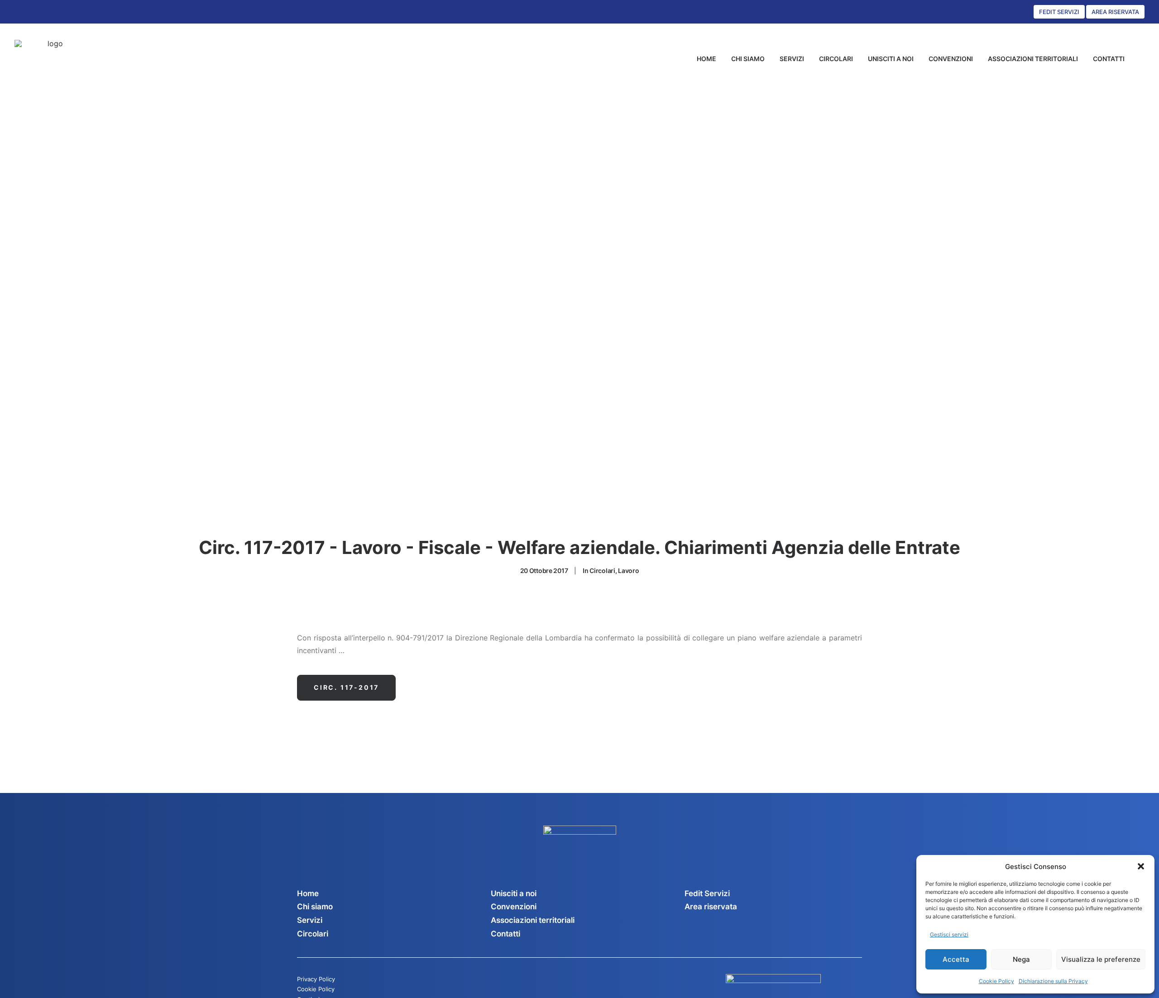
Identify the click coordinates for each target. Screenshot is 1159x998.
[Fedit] (51, 59)
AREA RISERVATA (1115, 11)
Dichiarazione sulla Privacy (1053, 981)
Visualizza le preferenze (1100, 959)
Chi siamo (315, 906)
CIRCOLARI (836, 58)
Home (308, 893)
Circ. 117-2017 (346, 687)
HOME (706, 58)
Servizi (309, 920)
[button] (1140, 866)
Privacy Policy (316, 979)
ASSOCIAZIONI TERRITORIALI (1033, 58)
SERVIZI (792, 58)
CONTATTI (1109, 58)
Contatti (505, 933)
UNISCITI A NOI (891, 58)
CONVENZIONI (951, 58)
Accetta (956, 959)
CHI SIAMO (748, 58)
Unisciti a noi (513, 893)
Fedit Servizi (707, 893)
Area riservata (711, 906)
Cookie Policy (996, 981)
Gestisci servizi (949, 934)
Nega (1021, 959)
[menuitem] (706, 59)
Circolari (602, 570)
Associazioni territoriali (533, 920)
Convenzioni (513, 906)
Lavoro (628, 570)
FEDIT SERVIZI (1059, 11)
